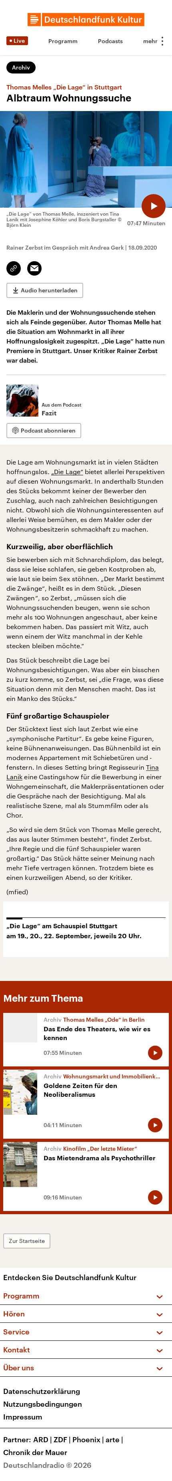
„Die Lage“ (67, 471)
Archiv (21, 67)
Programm (63, 41)
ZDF (62, 1439)
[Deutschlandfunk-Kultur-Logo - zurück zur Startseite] (86, 20)
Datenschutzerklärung (41, 1391)
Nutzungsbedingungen (42, 1404)
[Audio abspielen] (154, 206)
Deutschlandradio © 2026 (47, 1465)
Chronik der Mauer (35, 1452)
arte (114, 1439)
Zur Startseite (27, 1240)
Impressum (22, 1416)
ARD (42, 1439)
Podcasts (110, 41)
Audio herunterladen (49, 290)
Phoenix (88, 1439)
